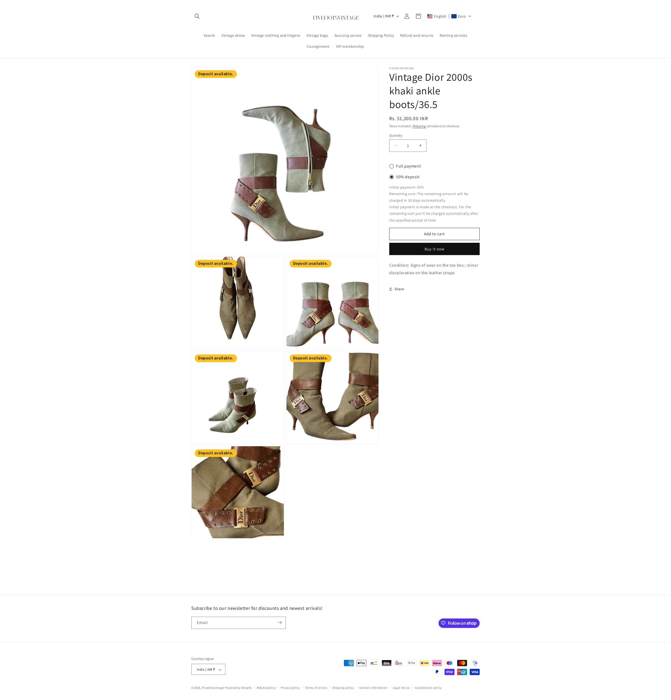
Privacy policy (290, 688)
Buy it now (435, 248)
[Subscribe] (279, 622)
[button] (197, 16)
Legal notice (401, 688)
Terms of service (316, 688)
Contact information (373, 688)
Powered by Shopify (238, 688)
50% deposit (408, 177)
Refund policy (266, 688)
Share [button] (399, 288)
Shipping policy (343, 688)
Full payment (408, 166)
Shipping (419, 126)
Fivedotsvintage (213, 688)
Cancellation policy (428, 688)
